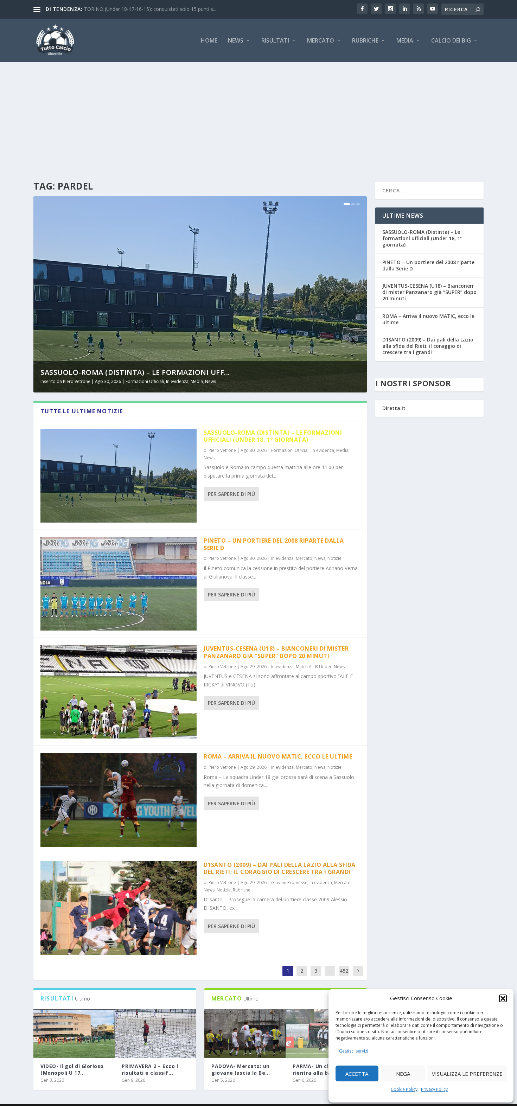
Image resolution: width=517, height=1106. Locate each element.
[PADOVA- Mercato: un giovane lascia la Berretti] (245, 1033)
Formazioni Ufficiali (145, 381)
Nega (403, 1073)
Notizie (334, 558)
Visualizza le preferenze (467, 1073)
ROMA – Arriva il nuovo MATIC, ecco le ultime (278, 756)
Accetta (356, 1073)
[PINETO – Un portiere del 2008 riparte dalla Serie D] (118, 584)
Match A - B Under (314, 667)
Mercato (320, 41)
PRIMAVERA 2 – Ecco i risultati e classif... (150, 1069)
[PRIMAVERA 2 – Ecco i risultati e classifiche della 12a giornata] (155, 1033)
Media (404, 41)
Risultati (275, 41)
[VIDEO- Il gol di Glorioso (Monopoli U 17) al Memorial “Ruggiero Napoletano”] (74, 1033)
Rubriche (365, 41)
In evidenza (177, 381)
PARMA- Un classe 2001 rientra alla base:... (324, 1069)
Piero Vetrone (76, 381)
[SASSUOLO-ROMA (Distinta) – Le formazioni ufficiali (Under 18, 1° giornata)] (118, 476)
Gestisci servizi (353, 1051)
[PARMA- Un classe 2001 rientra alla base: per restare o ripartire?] (326, 1033)
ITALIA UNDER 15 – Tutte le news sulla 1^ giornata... (144, 9)
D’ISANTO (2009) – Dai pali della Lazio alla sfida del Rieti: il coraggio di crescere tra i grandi (280, 868)
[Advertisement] (258, 115)
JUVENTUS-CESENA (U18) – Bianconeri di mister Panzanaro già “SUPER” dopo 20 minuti (276, 652)
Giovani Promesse (289, 883)
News (235, 41)
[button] (502, 998)
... (330, 970)
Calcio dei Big (451, 41)
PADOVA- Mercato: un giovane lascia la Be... (240, 1069)
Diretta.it (394, 408)
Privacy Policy (434, 1089)
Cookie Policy (404, 1089)
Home (209, 41)
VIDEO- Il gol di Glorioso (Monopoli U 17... (72, 1069)
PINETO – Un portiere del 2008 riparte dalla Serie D (274, 544)
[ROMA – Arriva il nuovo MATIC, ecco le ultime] (118, 799)
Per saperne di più (231, 494)
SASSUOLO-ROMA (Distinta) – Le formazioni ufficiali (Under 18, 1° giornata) (273, 436)
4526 (344, 976)
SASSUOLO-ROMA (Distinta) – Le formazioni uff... (135, 372)
